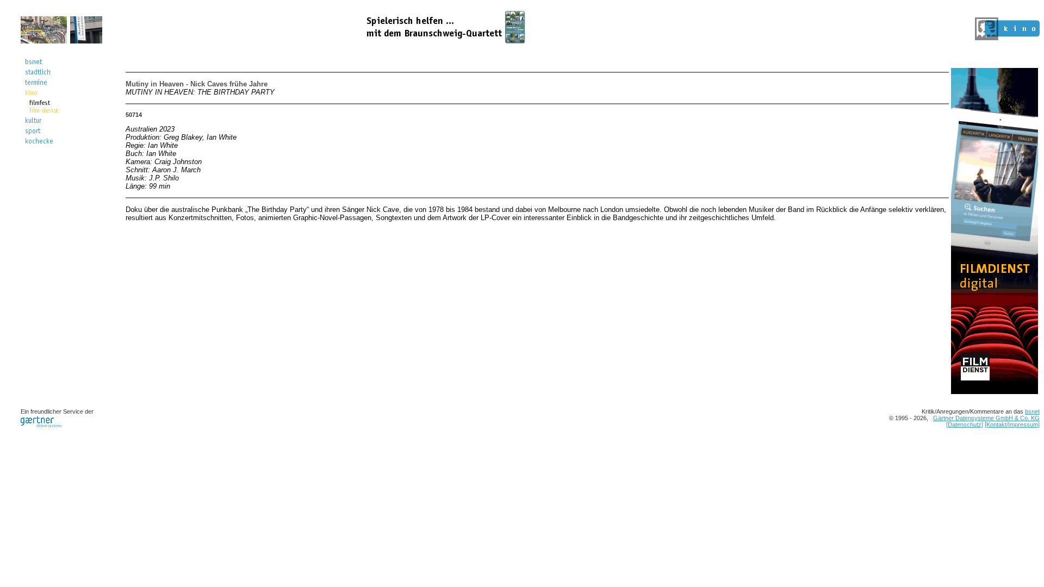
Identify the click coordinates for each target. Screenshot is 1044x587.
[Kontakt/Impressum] (1012, 424)
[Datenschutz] (964, 424)
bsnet (1032, 411)
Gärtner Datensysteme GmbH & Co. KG (986, 418)
